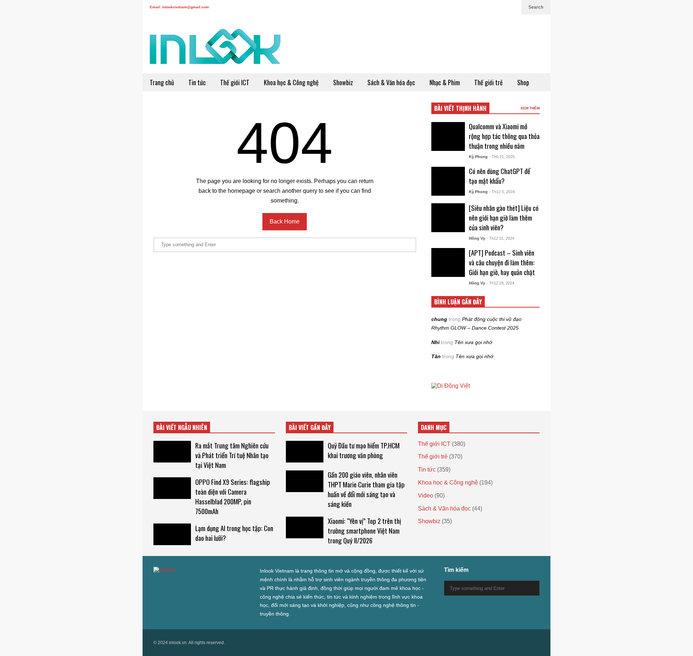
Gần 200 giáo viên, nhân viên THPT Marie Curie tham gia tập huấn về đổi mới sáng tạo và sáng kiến (366, 489)
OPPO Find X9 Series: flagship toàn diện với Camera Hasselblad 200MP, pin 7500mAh (232, 496)
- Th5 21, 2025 (502, 157)
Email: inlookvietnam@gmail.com (179, 7)
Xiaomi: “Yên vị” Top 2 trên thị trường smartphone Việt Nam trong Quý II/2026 (364, 530)
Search (535, 7)
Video (425, 495)
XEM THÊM (530, 108)
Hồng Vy (477, 238)
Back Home (285, 221)
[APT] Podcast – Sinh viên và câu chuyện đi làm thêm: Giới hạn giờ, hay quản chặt (502, 262)
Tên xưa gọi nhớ (473, 342)
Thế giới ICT (234, 82)
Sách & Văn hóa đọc (391, 82)
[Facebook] (476, 7)
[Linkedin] (512, 7)
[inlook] (215, 51)
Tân (436, 356)
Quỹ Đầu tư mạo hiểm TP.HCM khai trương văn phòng (364, 450)
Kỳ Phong (478, 157)
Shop (523, 82)
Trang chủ (162, 82)
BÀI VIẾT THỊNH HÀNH (460, 108)
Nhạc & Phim (445, 82)
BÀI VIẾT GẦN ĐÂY (310, 427)
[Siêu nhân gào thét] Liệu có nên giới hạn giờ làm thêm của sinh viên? (504, 217)
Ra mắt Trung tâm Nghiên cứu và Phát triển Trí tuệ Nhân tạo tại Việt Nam (232, 455)
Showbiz (343, 82)
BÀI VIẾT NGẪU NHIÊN (181, 427)
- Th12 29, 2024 (500, 283)
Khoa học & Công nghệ (291, 82)
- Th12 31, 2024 (500, 238)
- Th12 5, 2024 (502, 192)
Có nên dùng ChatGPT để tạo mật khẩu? (499, 176)
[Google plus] (487, 7)
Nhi (435, 342)
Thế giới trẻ (488, 82)
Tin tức (197, 82)
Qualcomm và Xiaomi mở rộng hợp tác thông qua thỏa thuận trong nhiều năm (504, 136)
